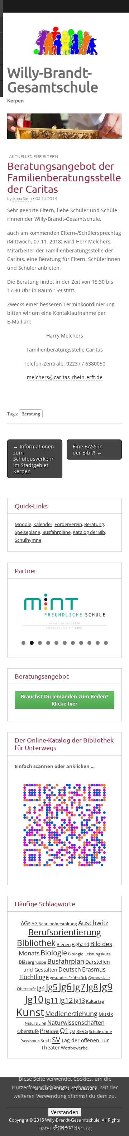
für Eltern (45, 156)
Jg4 (41, 988)
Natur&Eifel (35, 1023)
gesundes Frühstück (68, 977)
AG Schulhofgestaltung (54, 923)
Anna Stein (22, 198)
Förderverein (68, 524)
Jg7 (79, 987)
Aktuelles (20, 156)
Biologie (53, 953)
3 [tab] (40, 643)
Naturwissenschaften (76, 1022)
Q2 (72, 1031)
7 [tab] (73, 643)
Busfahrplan (65, 961)
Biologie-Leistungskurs (89, 953)
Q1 (64, 1030)
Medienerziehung (71, 1013)
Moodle (23, 524)
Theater (50, 1047)
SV (56, 1039)
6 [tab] (65, 643)
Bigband (80, 944)
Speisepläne (27, 532)
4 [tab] (48, 643)
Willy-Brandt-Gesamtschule (52, 79)
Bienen (64, 944)
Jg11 (51, 1000)
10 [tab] (98, 643)
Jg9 (106, 986)
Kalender (42, 524)
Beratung (31, 413)
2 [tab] (32, 643)
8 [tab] (81, 643)
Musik (106, 1014)
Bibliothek (36, 943)
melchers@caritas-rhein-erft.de (64, 377)
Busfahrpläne (56, 532)
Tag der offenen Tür (85, 1040)
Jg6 (65, 986)
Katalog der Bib (89, 532)
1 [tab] (23, 643)
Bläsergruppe (32, 962)
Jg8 (92, 987)
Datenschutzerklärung (64, 1128)
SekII (45, 1041)
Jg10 (34, 999)
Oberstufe (28, 1031)
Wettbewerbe (74, 1048)
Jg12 (66, 1000)
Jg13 (79, 1001)
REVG (82, 1031)
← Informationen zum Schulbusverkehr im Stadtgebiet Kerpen (33, 459)
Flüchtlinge (34, 977)
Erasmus (94, 969)
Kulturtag (95, 1001)
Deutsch (69, 969)
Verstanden (64, 1112)
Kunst (30, 1012)
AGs (25, 923)
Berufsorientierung (64, 932)
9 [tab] (89, 643)
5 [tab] (56, 643)
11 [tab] (106, 643)
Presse (49, 1030)
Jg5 (52, 987)
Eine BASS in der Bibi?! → (88, 449)
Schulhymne (28, 540)
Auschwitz (93, 922)
